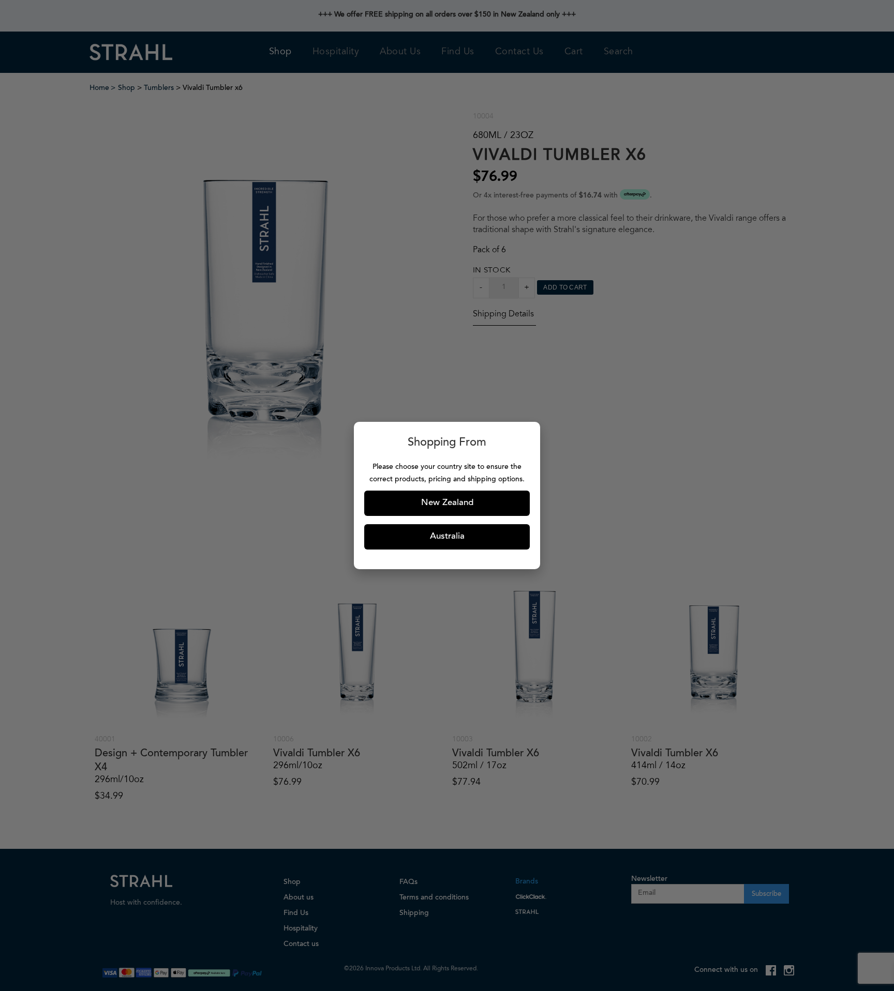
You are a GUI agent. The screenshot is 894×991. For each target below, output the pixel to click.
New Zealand (447, 503)
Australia (447, 536)
